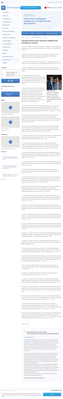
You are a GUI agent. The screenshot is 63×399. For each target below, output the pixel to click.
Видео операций (7, 40)
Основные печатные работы (36, 37)
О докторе (28, 37)
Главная (23, 37)
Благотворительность (8, 56)
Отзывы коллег (6, 47)
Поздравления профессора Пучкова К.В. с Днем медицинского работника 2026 (10, 158)
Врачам (4, 53)
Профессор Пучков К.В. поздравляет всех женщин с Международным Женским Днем (10, 167)
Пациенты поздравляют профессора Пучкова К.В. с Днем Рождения (10, 175)
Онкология (5, 28)
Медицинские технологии (9, 37)
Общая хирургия (7, 18)
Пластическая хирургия (8, 31)
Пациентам (5, 50)
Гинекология (6, 12)
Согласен (52, 394)
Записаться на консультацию (30, 7)
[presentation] (9, 81)
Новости (5, 63)
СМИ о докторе (6, 59)
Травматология (6, 34)
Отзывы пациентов (7, 44)
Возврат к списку (25, 323)
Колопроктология (7, 22)
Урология (5, 15)
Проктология (6, 25)
